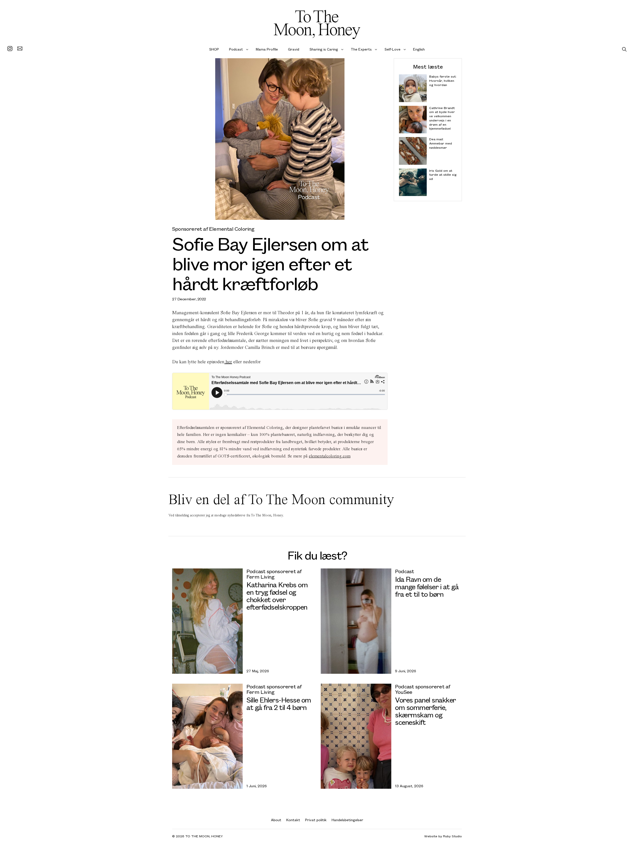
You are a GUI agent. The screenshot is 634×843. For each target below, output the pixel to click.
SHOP (214, 49)
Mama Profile (267, 49)
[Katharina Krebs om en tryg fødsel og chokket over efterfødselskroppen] (207, 621)
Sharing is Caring (324, 49)
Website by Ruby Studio (443, 836)
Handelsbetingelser (347, 819)
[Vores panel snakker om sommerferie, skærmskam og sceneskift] (356, 736)
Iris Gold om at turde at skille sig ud (443, 174)
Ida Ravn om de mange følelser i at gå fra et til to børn (426, 586)
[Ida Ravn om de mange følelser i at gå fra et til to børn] (356, 621)
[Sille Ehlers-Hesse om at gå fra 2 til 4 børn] (207, 736)
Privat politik (316, 819)
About (276, 819)
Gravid (293, 49)
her (228, 362)
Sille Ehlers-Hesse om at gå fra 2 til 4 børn (278, 703)
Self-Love (392, 49)
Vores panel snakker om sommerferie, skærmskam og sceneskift (425, 711)
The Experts (361, 49)
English (419, 49)
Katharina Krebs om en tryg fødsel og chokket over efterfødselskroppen (277, 596)
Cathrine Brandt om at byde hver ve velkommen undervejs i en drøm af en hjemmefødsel (442, 118)
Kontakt (293, 819)
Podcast (236, 49)
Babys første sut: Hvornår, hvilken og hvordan (442, 80)
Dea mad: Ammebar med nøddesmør (440, 143)
